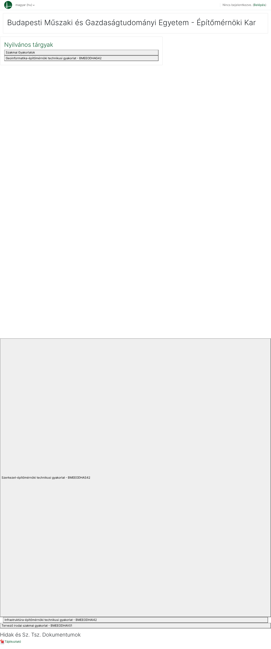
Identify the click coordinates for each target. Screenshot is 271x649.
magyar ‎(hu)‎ (23, 5)
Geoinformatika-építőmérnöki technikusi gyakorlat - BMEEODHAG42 (54, 58)
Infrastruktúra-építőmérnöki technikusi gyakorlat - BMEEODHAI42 (51, 620)
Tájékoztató (13, 641)
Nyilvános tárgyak (28, 44)
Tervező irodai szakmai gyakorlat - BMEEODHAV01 (37, 625)
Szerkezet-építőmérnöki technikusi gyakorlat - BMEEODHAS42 (46, 477)
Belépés (259, 5)
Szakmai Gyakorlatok (20, 52)
